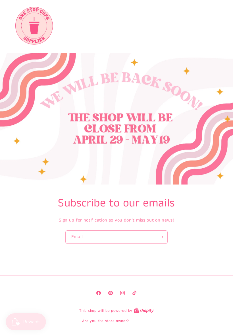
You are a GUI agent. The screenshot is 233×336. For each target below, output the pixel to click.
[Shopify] (144, 311)
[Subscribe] (161, 237)
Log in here (140, 321)
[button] (195, 25)
